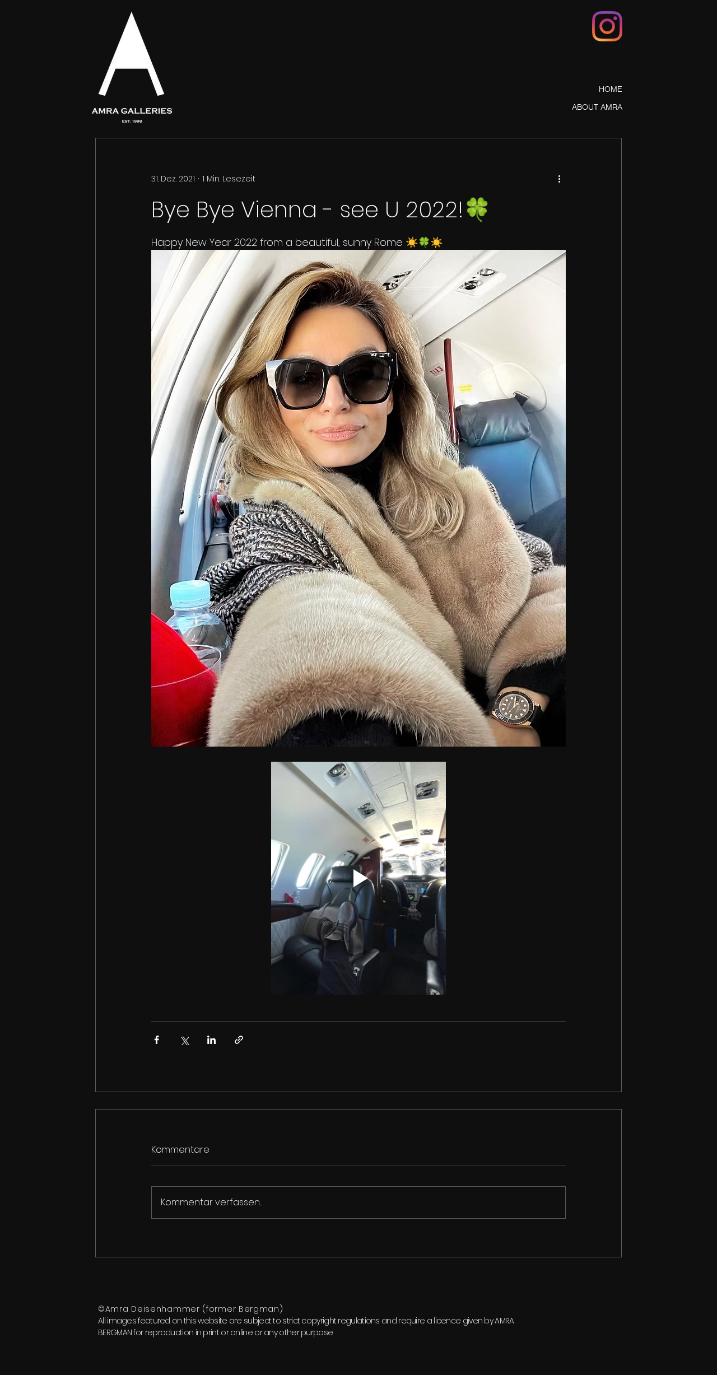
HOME (610, 89)
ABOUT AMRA (597, 107)
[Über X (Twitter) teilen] (184, 1039)
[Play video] (358, 878)
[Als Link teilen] (239, 1039)
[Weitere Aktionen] (559, 178)
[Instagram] (607, 26)
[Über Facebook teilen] (156, 1039)
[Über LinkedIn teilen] (211, 1039)
